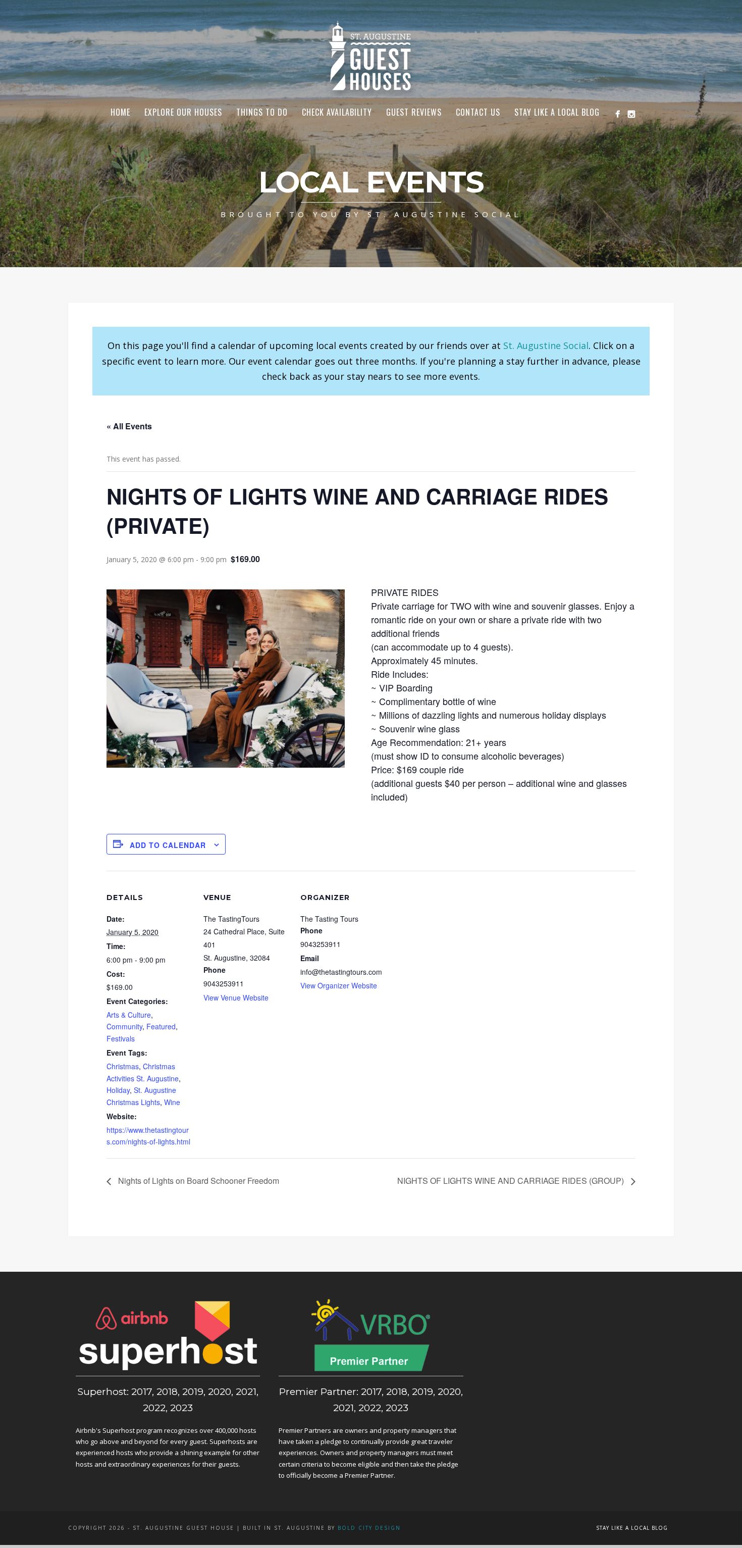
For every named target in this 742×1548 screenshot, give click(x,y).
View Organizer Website (338, 985)
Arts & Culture (129, 1015)
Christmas (123, 1066)
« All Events (129, 426)
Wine (172, 1102)
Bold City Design (369, 1527)
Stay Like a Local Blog (557, 112)
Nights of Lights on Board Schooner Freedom (197, 1180)
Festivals (121, 1038)
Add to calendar (168, 845)
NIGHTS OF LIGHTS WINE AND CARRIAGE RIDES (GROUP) (511, 1180)
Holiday (118, 1090)
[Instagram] (631, 114)
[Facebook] (617, 114)
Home (120, 112)
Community (124, 1026)
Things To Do (262, 112)
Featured (161, 1026)
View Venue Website (236, 997)
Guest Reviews (414, 112)
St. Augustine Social (546, 345)
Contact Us (478, 112)
